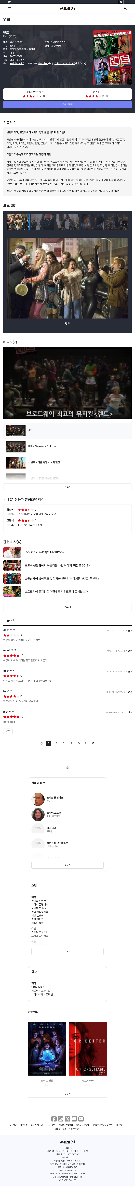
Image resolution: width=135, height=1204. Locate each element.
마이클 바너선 (38, 900)
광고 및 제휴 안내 (37, 1124)
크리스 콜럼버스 (17, 60)
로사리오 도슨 (16, 63)
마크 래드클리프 (39, 911)
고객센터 (51, 1124)
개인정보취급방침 (65, 1124)
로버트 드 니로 (39, 908)
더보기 (67, 486)
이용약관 (118, 1124)
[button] (124, 223)
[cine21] (67, 8)
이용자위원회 (74, 1128)
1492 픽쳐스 (38, 987)
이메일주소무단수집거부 (102, 1124)
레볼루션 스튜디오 (41, 990)
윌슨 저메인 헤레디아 (64, 63)
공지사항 (13, 1124)
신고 (130, 630)
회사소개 (23, 1124)
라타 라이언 (37, 919)
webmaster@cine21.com (71, 1177)
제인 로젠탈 (37, 915)
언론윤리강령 (60, 1128)
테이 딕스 (43, 63)
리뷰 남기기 (67, 104)
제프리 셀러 (37, 922)
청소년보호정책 (82, 1124)
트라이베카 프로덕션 (42, 994)
